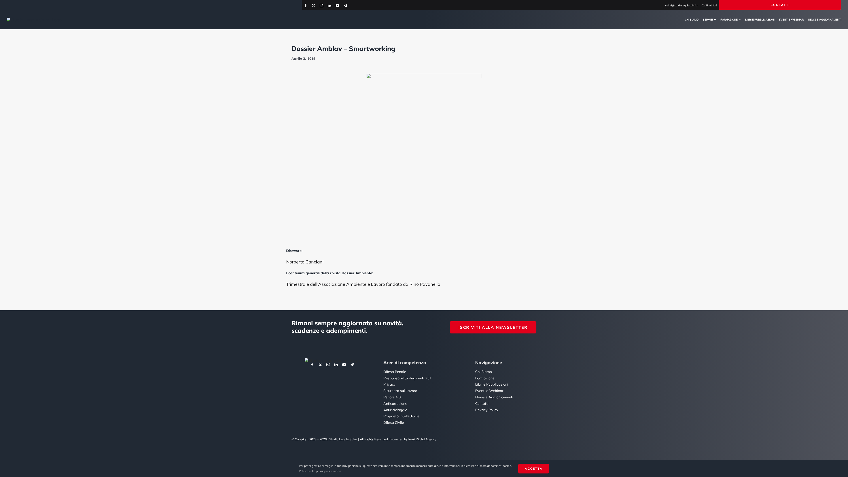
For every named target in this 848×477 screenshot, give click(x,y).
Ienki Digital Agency (422, 439)
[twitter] (313, 5)
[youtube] (337, 5)
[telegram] (345, 5)
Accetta (534, 469)
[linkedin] (329, 5)
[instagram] (321, 5)
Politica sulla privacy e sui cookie (320, 471)
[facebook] (305, 5)
